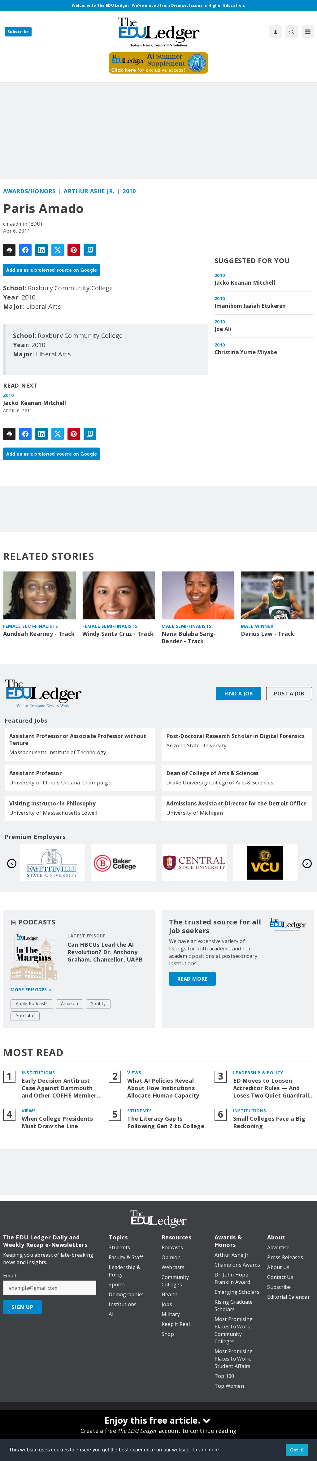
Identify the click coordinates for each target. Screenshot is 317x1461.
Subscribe (18, 31)
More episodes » (31, 989)
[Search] (291, 31)
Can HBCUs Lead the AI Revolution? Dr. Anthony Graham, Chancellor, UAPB (105, 952)
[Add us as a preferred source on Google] (90, 250)
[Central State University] (52, 862)
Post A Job (289, 693)
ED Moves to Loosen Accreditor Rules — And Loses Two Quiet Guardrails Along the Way (272, 1088)
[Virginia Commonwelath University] (123, 862)
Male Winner (257, 626)
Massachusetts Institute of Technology (57, 752)
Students (139, 1111)
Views (134, 1073)
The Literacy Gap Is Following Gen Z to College (165, 1122)
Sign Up (22, 1307)
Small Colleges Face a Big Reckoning (269, 1122)
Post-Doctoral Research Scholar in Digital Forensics (235, 736)
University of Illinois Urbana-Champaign (60, 782)
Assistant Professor (35, 773)
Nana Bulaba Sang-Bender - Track (189, 637)
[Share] (25, 250)
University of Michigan (194, 812)
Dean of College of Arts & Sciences (212, 773)
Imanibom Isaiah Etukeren (250, 306)
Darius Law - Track (267, 633)
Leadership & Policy (258, 1073)
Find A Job (238, 693)
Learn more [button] (206, 1449)
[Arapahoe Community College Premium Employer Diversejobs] (194, 862)
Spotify (98, 1003)
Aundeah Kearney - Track (39, 633)
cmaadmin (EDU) (22, 223)
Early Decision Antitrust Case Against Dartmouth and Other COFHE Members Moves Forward (61, 1088)
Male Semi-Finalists (187, 626)
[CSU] (265, 862)
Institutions (38, 1073)
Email (9, 1275)
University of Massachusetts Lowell (53, 812)
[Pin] (73, 250)
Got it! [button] (297, 1449)
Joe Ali (223, 329)
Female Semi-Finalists (30, 626)
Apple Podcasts (32, 1003)
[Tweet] (57, 250)
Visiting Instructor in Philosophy (52, 803)
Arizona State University (196, 745)
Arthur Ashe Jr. (89, 191)
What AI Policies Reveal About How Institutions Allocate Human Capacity (163, 1088)
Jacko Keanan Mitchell (34, 402)
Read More (192, 978)
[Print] (9, 250)
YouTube (25, 1015)
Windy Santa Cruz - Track (118, 633)
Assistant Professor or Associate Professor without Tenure (77, 739)
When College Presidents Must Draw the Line (57, 1122)
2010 (129, 191)
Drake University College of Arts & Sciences (219, 782)
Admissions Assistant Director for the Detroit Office (236, 803)
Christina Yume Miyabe (246, 352)
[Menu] (308, 31)
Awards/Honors (29, 191)
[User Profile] (275, 31)
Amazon (69, 1003)
